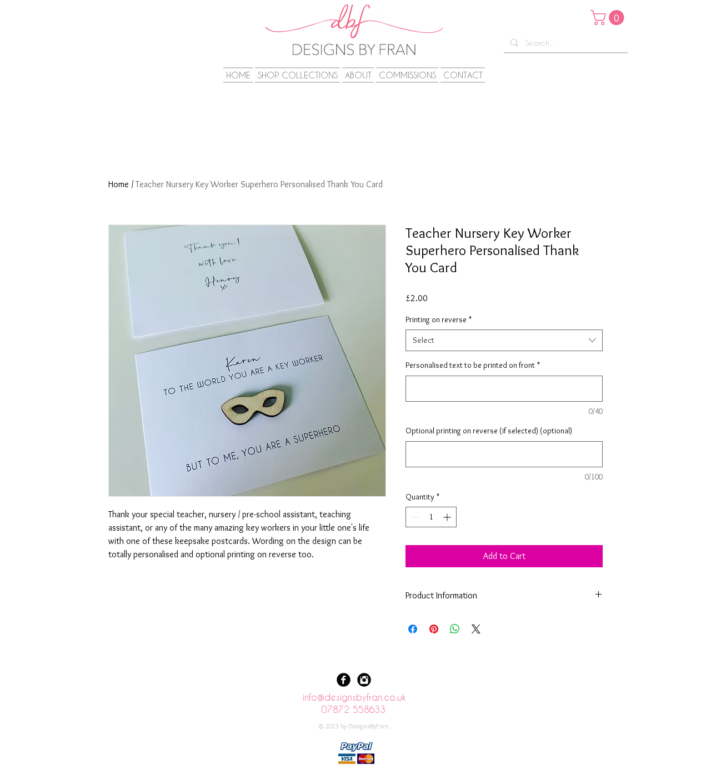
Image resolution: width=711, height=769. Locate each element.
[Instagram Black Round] (364, 680)
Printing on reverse (438, 319)
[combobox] (504, 340)
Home (118, 184)
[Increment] (448, 517)
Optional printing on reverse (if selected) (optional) (488, 431)
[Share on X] (476, 629)
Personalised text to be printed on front (472, 365)
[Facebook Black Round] (344, 680)
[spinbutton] (431, 517)
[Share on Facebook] (412, 629)
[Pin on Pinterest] (433, 629)
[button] (609, 17)
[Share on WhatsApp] (455, 629)
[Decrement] (414, 517)
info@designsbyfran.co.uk (354, 697)
